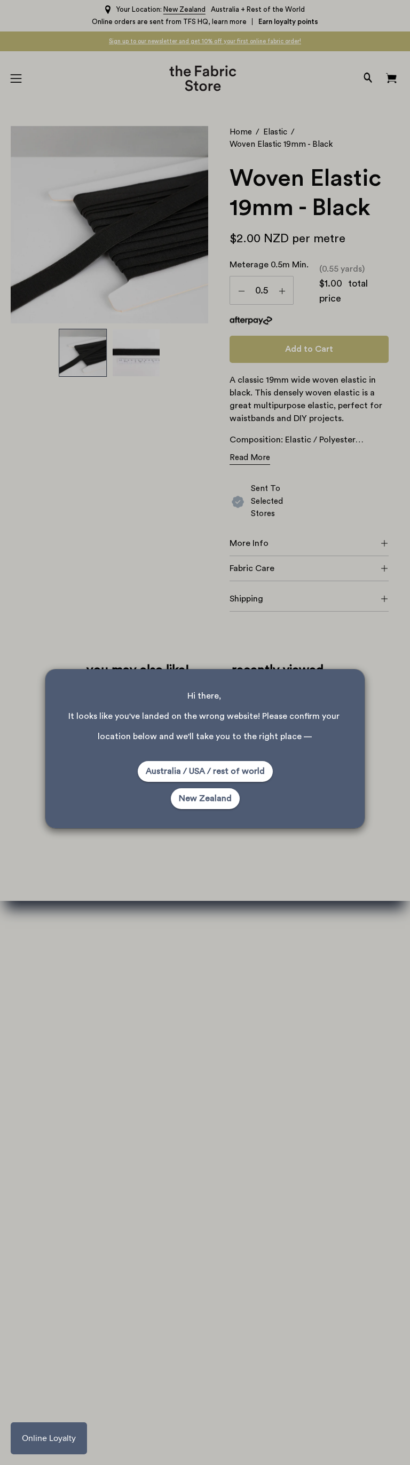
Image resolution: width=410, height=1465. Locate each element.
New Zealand (205, 798)
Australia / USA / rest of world (205, 771)
